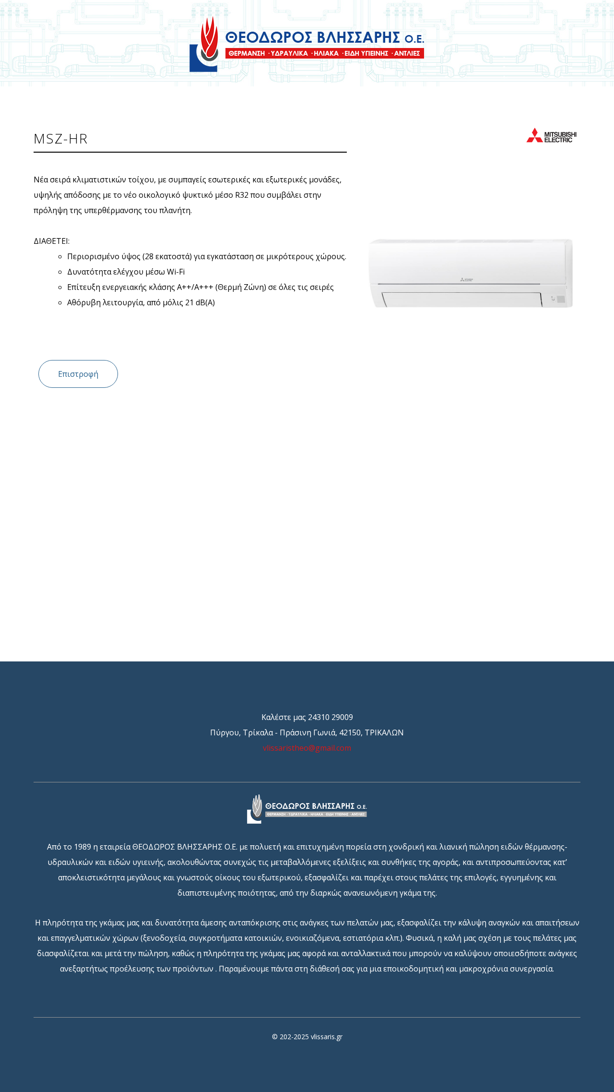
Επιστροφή (78, 374)
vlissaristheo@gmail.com (307, 748)
